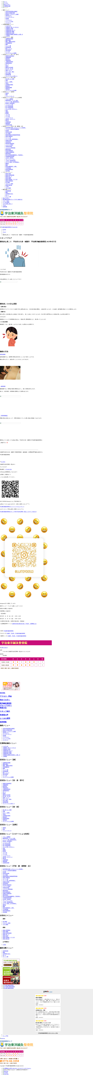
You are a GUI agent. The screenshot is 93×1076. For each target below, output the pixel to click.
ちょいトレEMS (9, 21)
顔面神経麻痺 (8, 87)
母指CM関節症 (9, 136)
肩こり (7, 64)
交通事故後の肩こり (10, 30)
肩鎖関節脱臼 (8, 63)
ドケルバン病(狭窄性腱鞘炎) (12, 129)
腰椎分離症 (8, 40)
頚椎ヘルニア (8, 70)
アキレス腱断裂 (9, 99)
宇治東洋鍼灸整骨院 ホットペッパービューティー (12, 506)
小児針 (7, 186)
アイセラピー (8, 20)
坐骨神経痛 (8, 47)
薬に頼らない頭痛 (9, 79)
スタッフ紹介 (6, 201)
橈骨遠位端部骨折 (9, 143)
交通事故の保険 (9, 28)
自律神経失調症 (9, 84)
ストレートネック (9, 96)
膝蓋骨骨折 (8, 149)
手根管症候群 (8, 146)
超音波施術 (2, 354)
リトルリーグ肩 (9, 104)
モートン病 (8, 137)
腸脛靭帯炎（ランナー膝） (12, 100)
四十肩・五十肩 (9, 68)
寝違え (7, 66)
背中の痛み (8, 73)
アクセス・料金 (6, 696)
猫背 (6, 94)
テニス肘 (7, 116)
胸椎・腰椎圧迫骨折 (10, 41)
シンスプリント (9, 117)
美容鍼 (7, 18)
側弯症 (7, 93)
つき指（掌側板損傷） (10, 160)
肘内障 (7, 130)
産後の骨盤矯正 (9, 180)
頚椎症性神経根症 (9, 56)
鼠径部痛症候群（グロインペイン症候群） (15, 127)
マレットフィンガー (10, 159)
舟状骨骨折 (8, 142)
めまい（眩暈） (9, 81)
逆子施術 (7, 182)
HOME (4, 229)
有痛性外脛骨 (8, 140)
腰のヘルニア (8, 48)
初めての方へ (6, 198)
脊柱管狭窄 (8, 50)
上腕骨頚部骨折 (9, 61)
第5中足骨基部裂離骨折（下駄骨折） (14, 155)
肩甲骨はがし (8, 15)
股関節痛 (7, 123)
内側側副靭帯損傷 (9, 156)
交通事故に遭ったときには (12, 27)
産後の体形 (8, 173)
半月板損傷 (8, 168)
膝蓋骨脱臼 (8, 153)
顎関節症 (7, 89)
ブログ (4, 205)
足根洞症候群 (8, 124)
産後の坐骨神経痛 (9, 175)
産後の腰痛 (8, 178)
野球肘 (7, 113)
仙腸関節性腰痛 (9, 38)
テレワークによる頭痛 (10, 90)
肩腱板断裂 (8, 57)
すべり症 (7, 51)
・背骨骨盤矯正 (4, 415)
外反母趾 (7, 170)
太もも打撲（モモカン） (11, 109)
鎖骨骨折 (7, 58)
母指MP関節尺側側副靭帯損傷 (12, 134)
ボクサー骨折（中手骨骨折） (12, 162)
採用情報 (5, 206)
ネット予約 (5, 1035)
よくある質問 (6, 202)
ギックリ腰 (8, 45)
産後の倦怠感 (8, 185)
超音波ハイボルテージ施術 (12, 14)
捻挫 (6, 110)
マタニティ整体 (9, 183)
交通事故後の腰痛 (9, 31)
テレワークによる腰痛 (10, 53)
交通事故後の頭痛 (9, 33)
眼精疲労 (7, 86)
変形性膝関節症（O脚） (11, 166)
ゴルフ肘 (7, 114)
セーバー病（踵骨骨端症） (12, 139)
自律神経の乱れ (9, 193)
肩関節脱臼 (8, 60)
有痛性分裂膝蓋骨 (9, 152)
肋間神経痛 (8, 74)
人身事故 (7, 35)
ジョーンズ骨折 (9, 145)
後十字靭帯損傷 (9, 107)
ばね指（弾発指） (9, 157)
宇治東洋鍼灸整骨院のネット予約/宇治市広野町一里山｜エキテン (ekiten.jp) (18, 511)
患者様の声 (4, 715)
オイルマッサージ (9, 17)
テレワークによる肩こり (11, 76)
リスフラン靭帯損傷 (10, 147)
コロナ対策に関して (8, 203)
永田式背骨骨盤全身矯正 (11, 11)
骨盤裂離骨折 (8, 43)
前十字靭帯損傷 (9, 106)
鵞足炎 (7, 120)
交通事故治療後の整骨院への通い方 (14, 34)
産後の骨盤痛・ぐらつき (11, 179)
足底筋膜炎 (8, 122)
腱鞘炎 (7, 163)
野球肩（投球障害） (10, 103)
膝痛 (6, 165)
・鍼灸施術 (2, 386)
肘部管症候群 (8, 132)
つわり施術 (8, 188)
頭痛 (6, 80)
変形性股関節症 (9, 150)
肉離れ (7, 112)
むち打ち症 (8, 25)
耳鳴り (7, 83)
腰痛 (6, 44)
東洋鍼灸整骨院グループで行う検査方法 (12, 199)
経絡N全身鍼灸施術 (10, 12)
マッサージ (8, 23)
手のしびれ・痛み (9, 71)
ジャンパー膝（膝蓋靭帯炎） (12, 101)
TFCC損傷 (7, 133)
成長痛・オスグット (10, 119)
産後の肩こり (8, 176)
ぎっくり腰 (8, 196)
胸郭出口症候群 (9, 67)
